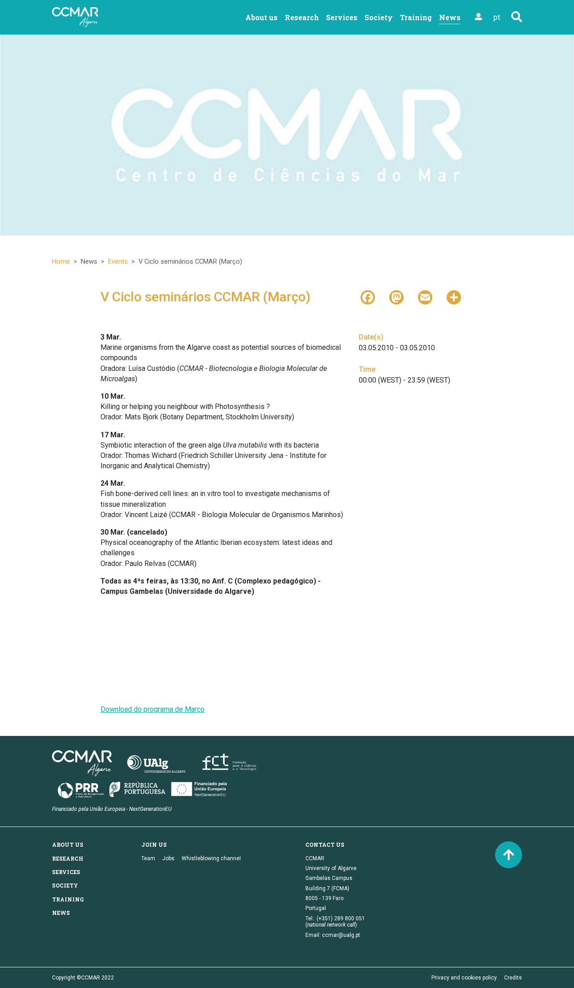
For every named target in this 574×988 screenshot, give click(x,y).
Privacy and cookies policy (464, 978)
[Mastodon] (396, 296)
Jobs (168, 858)
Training (416, 17)
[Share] (454, 296)
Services (341, 17)
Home (61, 261)
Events (118, 261)
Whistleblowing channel (211, 858)
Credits (513, 978)
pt (496, 17)
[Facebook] (368, 296)
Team (148, 858)
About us (261, 17)
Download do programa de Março (152, 709)
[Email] (425, 296)
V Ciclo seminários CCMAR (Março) (205, 297)
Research (302, 17)
